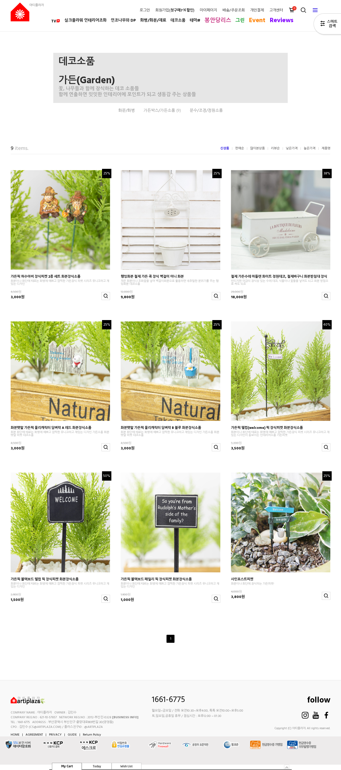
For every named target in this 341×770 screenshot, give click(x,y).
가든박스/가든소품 (162, 111)
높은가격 (309, 148)
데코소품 (177, 20)
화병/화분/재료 (153, 20)
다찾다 (327, 24)
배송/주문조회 (233, 10)
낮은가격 (292, 148)
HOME (15, 734)
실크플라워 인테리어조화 (85, 20)
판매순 (239, 148)
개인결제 (257, 10)
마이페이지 (208, 10)
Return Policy (92, 734)
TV (53, 21)
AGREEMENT (34, 734)
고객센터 (276, 10)
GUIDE (72, 734)
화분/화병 (126, 111)
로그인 (145, 10)
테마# (195, 20)
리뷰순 (275, 148)
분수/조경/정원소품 (206, 111)
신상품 (224, 148)
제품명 (326, 148)
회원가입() (174, 10)
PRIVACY (55, 734)
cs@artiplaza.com (45, 727)
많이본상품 (257, 148)
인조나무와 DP (123, 20)
